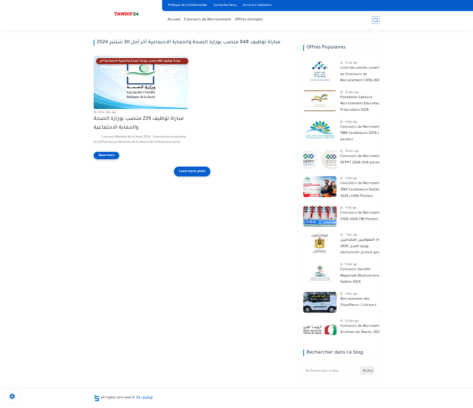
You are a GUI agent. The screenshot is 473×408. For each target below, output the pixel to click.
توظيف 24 (144, 398)
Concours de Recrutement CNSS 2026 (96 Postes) (362, 216)
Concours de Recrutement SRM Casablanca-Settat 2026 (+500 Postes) (362, 190)
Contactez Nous (224, 5)
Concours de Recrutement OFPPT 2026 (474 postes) (362, 160)
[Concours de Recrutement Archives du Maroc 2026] (320, 329)
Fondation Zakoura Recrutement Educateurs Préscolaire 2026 (361, 104)
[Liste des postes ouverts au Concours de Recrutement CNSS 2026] (320, 71)
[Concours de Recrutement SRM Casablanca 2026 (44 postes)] (320, 130)
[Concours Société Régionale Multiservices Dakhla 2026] (320, 272)
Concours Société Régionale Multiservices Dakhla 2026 (360, 276)
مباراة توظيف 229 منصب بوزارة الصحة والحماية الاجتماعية (139, 123)
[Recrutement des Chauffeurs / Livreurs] (320, 302)
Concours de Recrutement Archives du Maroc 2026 (362, 329)
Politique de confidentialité (187, 5)
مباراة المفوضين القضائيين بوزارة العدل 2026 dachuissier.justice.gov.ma (363, 246)
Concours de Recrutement (207, 20)
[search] (375, 20)
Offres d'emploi (249, 20)
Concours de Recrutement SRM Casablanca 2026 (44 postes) (362, 133)
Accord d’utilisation (257, 5)
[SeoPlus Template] (97, 398)
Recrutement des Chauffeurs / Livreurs (358, 302)
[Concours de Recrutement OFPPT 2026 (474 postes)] (320, 159)
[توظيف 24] (127, 14)
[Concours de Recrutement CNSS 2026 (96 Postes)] (320, 216)
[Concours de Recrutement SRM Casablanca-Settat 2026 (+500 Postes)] (320, 186)
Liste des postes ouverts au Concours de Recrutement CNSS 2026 (361, 74)
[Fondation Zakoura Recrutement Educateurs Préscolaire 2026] (320, 100)
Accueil (174, 20)
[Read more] (106, 155)
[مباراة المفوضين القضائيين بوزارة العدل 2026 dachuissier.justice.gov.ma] (320, 243)
